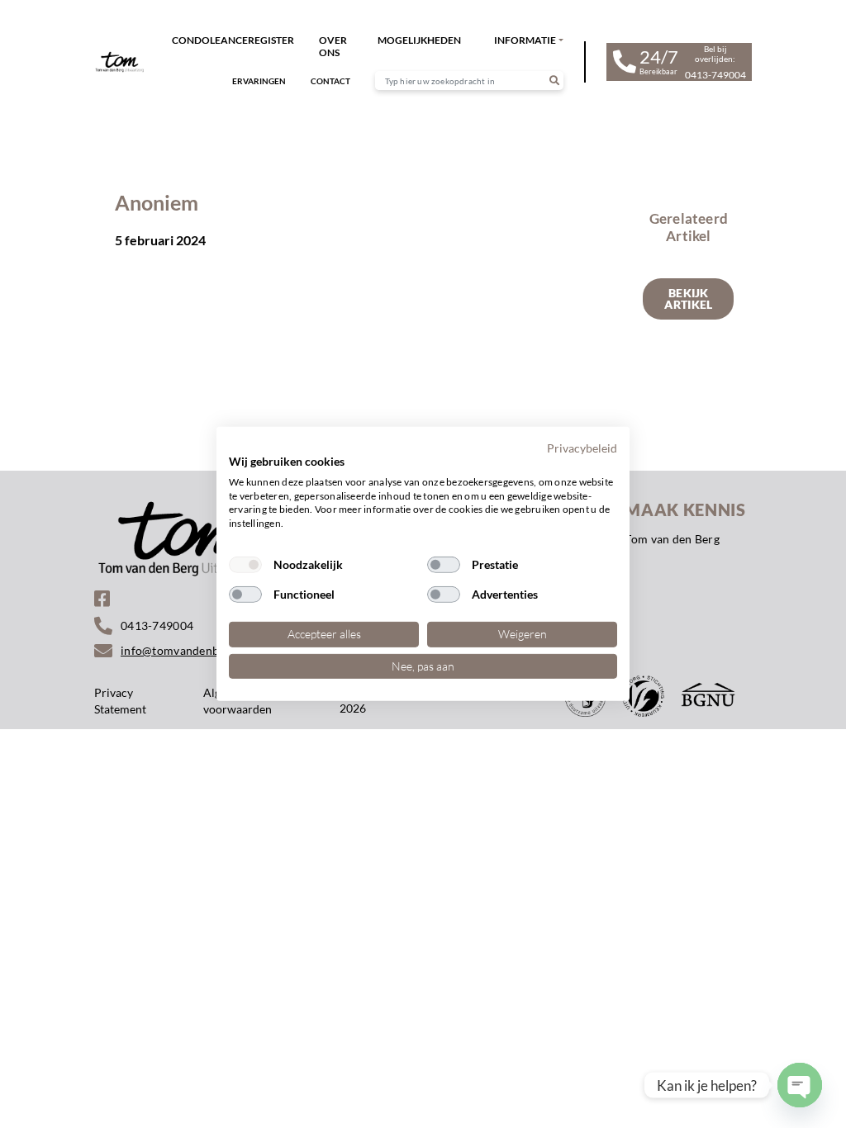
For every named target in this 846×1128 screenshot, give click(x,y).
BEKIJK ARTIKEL (688, 298)
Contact (330, 81)
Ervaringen (259, 81)
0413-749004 (157, 626)
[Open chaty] (799, 1085)
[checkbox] (245, 565)
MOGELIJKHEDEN (419, 40)
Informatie (525, 40)
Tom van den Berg (672, 539)
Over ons (333, 46)
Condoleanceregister (233, 40)
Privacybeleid (582, 448)
